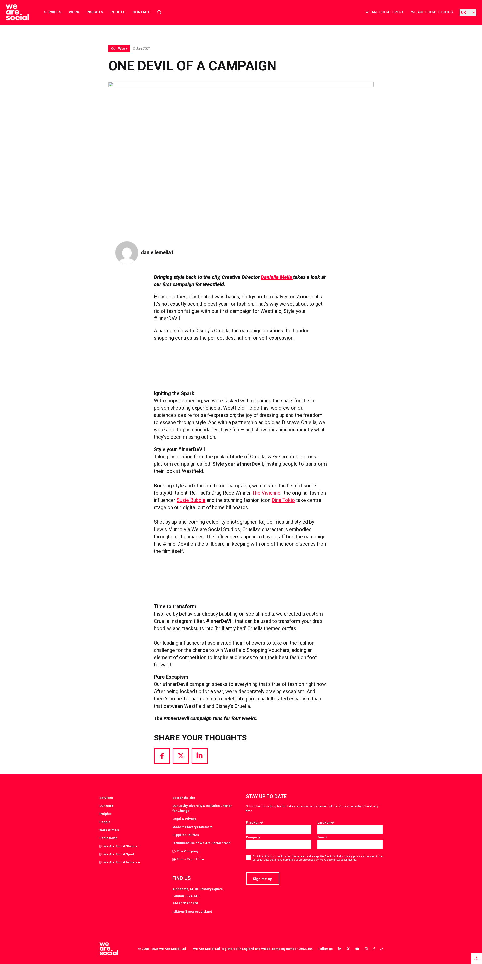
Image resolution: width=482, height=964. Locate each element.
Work (74, 12)
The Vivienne (266, 493)
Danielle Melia (277, 277)
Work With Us (109, 830)
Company (253, 837)
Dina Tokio (283, 500)
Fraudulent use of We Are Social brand (201, 843)
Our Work (106, 806)
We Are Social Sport (384, 12)
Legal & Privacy (184, 819)
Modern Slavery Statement (192, 827)
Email (322, 837)
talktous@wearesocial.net (192, 911)
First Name (254, 822)
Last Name (325, 822)
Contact (141, 12)
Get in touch (108, 838)
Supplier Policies (185, 835)
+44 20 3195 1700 (185, 903)
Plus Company (187, 851)
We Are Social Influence (122, 862)
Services (52, 12)
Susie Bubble (191, 500)
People (118, 12)
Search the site (183, 798)
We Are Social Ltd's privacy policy (340, 856)
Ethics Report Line (190, 859)
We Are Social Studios (432, 12)
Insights (95, 12)
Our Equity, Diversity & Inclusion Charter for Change (202, 808)
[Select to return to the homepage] (13, 12)
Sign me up (262, 879)
